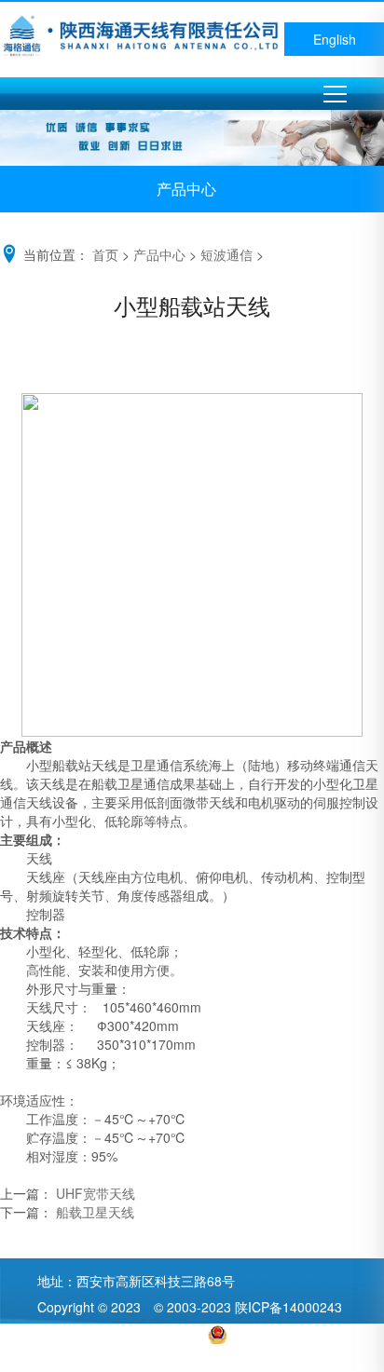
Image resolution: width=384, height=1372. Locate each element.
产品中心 (159, 254)
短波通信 (226, 254)
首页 (105, 254)
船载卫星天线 (93, 1211)
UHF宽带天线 (93, 1193)
